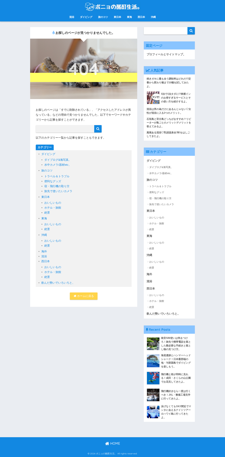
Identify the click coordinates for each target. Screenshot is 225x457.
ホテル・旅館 (52, 207)
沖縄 (153, 17)
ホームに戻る (85, 296)
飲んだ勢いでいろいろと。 (58, 282)
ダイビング (86, 17)
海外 (44, 251)
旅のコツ (103, 17)
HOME (114, 443)
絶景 (47, 212)
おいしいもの (52, 202)
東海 (129, 17)
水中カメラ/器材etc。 (57, 164)
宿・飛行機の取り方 (57, 186)
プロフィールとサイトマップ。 (166, 54)
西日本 (141, 17)
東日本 (117, 17)
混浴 (71, 17)
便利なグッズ (52, 181)
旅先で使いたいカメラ (58, 191)
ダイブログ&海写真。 (57, 159)
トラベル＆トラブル (57, 176)
